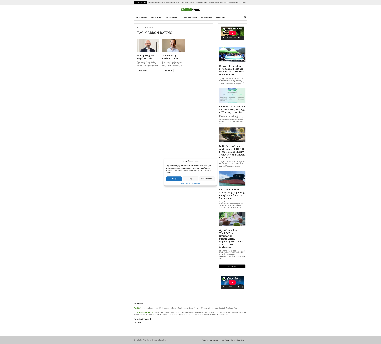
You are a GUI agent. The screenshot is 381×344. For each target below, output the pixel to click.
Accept (174, 179)
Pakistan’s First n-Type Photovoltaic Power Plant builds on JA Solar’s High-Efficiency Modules (203, 2)
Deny (190, 179)
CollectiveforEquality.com (143, 312)
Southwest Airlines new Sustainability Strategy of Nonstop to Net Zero (232, 109)
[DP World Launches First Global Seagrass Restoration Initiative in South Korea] (232, 54)
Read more (143, 70)
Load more (232, 266)
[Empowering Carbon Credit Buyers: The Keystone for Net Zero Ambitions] (173, 45)
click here (137, 322)
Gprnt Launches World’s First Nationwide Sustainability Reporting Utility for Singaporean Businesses (231, 239)
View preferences (207, 179)
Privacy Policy (184, 183)
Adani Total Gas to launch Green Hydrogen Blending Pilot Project (152, 2)
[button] (214, 161)
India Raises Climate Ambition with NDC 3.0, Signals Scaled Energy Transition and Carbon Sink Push (232, 152)
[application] (232, 33)
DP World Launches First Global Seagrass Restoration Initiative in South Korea (231, 70)
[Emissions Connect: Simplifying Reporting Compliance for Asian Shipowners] (232, 178)
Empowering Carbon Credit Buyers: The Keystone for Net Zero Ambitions (171, 57)
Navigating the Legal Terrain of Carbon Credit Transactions (146, 57)
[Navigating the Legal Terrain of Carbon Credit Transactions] (148, 45)
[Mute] (239, 38)
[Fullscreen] (242, 38)
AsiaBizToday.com (141, 308)
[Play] (223, 38)
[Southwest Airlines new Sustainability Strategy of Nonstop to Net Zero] (232, 95)
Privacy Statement (194, 183)
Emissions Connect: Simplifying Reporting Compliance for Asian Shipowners (232, 193)
